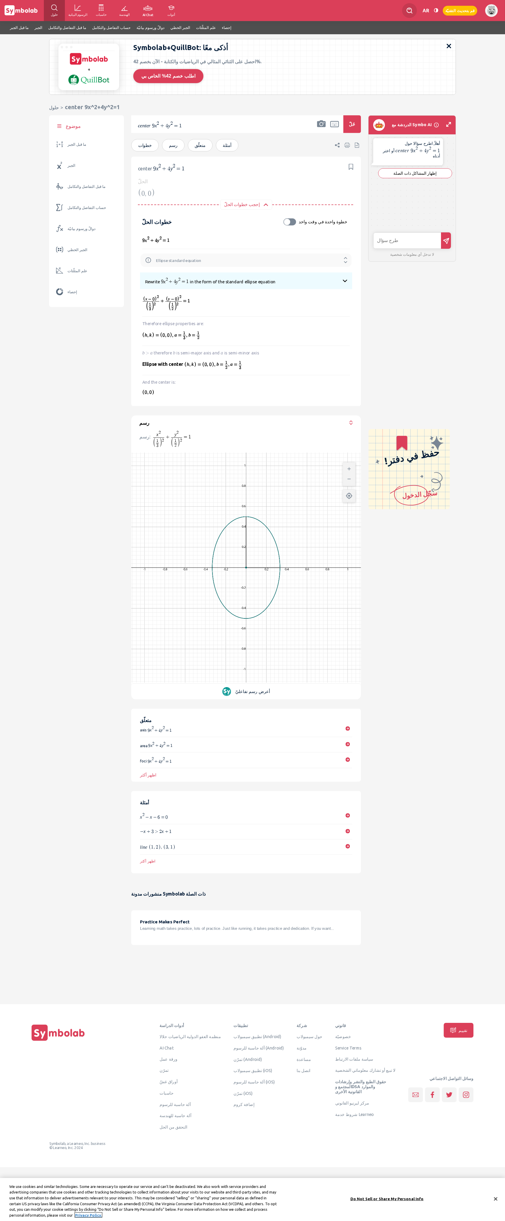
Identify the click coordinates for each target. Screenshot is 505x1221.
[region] (252, 1199)
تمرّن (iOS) (243, 1093)
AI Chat (167, 1047)
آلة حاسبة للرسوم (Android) (259, 1047)
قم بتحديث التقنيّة (460, 10)
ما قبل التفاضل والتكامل (87, 186)
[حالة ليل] (436, 10)
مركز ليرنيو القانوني (352, 1102)
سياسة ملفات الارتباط (354, 1059)
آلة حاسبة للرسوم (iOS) (254, 1081)
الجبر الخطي (77, 250)
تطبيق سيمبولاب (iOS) (253, 1070)
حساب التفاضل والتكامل (87, 207)
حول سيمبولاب (309, 1036)
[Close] (495, 1199)
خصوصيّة (343, 1036)
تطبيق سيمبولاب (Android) (257, 1036)
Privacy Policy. (88, 1215)
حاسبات (167, 1092)
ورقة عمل (168, 1059)
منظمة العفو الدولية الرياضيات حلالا (190, 1036)
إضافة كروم (244, 1104)
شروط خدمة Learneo (354, 1114)
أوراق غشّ (168, 1081)
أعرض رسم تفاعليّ (252, 691)
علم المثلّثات (77, 271)
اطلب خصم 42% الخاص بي (168, 75)
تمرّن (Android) (248, 1059)
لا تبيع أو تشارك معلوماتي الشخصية (365, 1070)
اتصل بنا (303, 1070)
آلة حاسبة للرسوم (175, 1104)
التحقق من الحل (173, 1126)
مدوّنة (302, 1047)
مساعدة (304, 1059)
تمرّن (164, 1070)
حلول (54, 107)
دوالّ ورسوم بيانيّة (82, 229)
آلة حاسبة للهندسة (175, 1115)
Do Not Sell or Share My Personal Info (387, 1199)
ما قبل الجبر (77, 144)
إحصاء (72, 292)
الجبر (71, 165)
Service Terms (348, 1047)
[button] (321, 128)
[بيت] (58, 1040)
